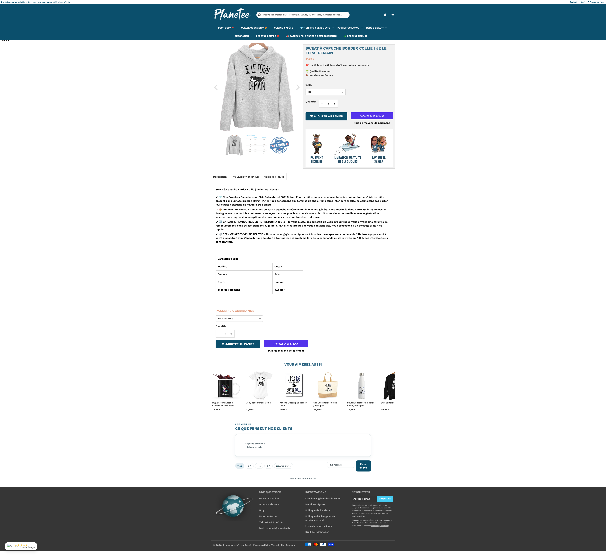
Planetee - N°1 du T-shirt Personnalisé (245, 545)
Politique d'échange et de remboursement (320, 518)
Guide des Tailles (269, 498)
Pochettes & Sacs (348, 28)
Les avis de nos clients (318, 526)
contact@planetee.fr (380, 526)
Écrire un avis (363, 466)
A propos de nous (269, 504)
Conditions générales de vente (323, 498)
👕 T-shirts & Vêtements (315, 28)
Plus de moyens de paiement (372, 122)
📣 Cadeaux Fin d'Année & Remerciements (311, 36)
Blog (261, 510)
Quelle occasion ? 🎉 (254, 28)
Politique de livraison (317, 510)
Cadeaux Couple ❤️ (267, 36)
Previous (216, 87)
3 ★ (268, 466)
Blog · (583, 2)
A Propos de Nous (596, 2)
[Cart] (392, 15)
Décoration (242, 36)
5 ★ (250, 466)
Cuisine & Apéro (283, 28)
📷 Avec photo (283, 466)
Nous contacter (268, 516)
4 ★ (259, 466)
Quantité (311, 101)
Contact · (574, 2)
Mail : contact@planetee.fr (274, 528)
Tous (239, 466)
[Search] (259, 14)
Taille (309, 85)
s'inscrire (385, 498)
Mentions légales (315, 504)
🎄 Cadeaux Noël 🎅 (355, 36)
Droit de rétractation (317, 532)
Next (298, 87)
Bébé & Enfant (375, 28)
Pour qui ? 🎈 (226, 28)
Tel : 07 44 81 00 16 (270, 522)
